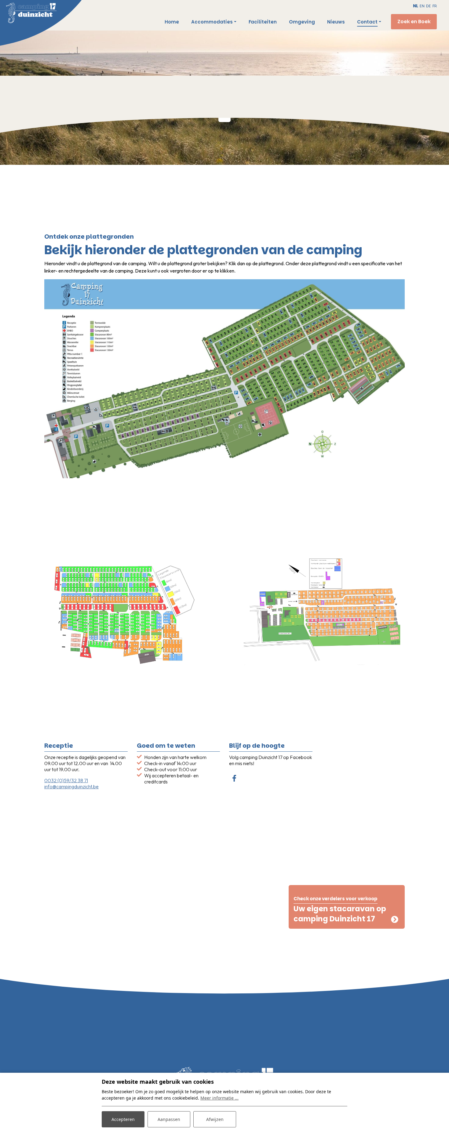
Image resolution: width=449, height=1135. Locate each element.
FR (435, 6)
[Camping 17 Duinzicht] (53, 14)
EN (422, 6)
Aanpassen (169, 1119)
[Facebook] (234, 779)
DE (428, 6)
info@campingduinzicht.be (71, 786)
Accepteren (123, 1119)
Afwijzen (215, 1119)
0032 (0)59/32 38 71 (66, 780)
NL (415, 6)
